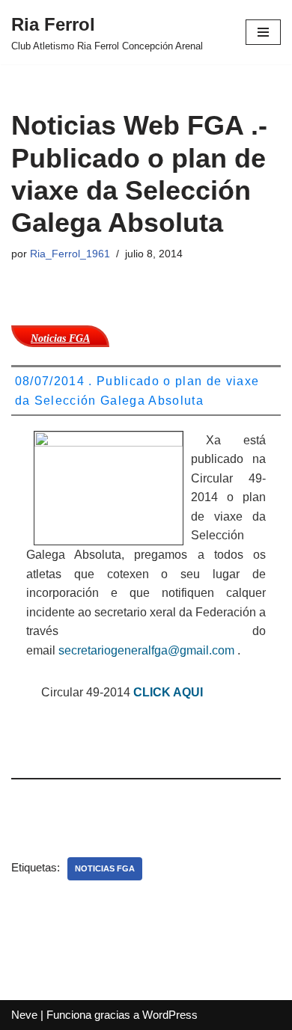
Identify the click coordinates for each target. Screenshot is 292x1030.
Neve (24, 1014)
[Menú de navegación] (263, 32)
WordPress (170, 1014)
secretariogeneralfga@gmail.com (146, 650)
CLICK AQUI (168, 692)
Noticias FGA (105, 868)
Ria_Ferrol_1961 (70, 254)
